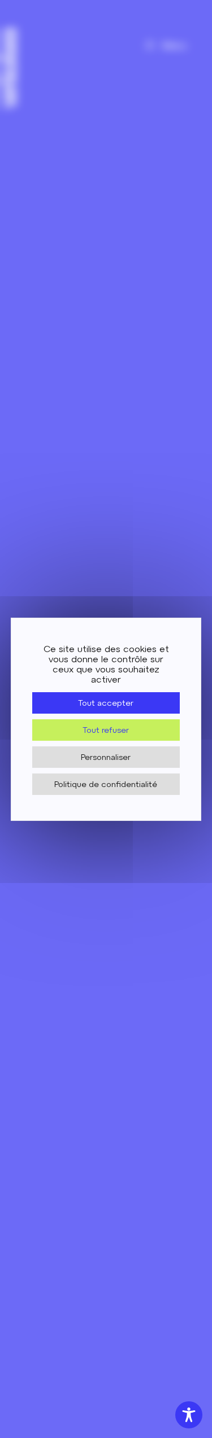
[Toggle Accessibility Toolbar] (189, 1415)
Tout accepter (105, 702)
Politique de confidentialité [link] (105, 784)
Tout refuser (106, 730)
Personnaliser (106, 757)
